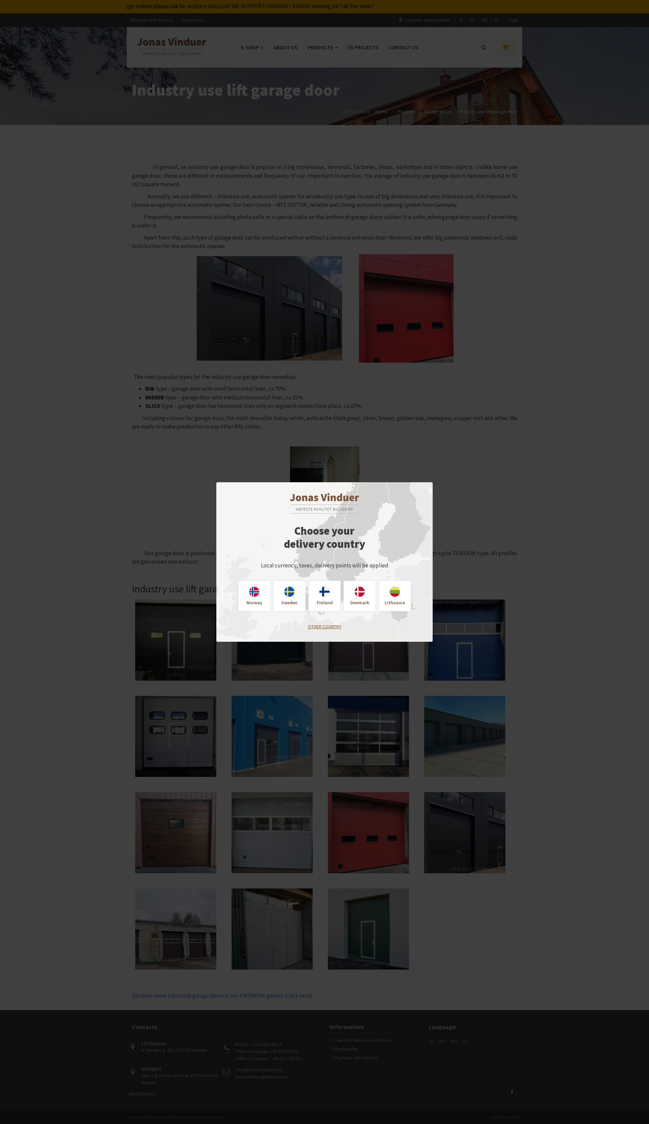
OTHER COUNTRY (324, 627)
